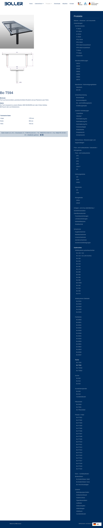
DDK (77, 179)
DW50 (78, 74)
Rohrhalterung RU (81, 124)
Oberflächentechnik (80, 213)
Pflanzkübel (78, 401)
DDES (78, 182)
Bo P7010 (79, 442)
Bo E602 (78, 304)
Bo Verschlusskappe (82, 484)
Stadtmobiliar (78, 247)
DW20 (78, 66)
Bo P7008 (79, 436)
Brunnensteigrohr (81, 100)
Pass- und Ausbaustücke (82, 153)
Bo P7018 (79, 463)
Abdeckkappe (80, 508)
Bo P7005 (79, 428)
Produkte (48, 3)
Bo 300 (78, 261)
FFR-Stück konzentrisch (83, 45)
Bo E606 (78, 312)
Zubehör (77, 489)
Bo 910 (78, 394)
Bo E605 (78, 309)
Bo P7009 (79, 439)
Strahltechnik (79, 224)
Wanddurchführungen (81, 60)
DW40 (78, 71)
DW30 (78, 69)
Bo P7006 (79, 431)
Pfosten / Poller (79, 415)
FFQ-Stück (79, 39)
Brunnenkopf (80, 97)
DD (77, 177)
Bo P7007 (79, 433)
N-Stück (78, 37)
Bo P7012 (79, 447)
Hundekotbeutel (81, 397)
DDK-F (78, 166)
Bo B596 (78, 352)
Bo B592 (78, 328)
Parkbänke (78, 317)
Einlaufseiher (80, 129)
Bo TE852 (79, 370)
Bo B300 (78, 333)
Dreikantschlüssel (81, 495)
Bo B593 (78, 330)
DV (77, 169)
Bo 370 (78, 269)
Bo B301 (78, 336)
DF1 (77, 155)
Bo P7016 (79, 458)
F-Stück (78, 28)
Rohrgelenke (79, 197)
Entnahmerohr (80, 135)
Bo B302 (78, 338)
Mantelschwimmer (80, 234)
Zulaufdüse (79, 113)
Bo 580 (78, 277)
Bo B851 (78, 322)
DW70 (78, 79)
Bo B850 (78, 319)
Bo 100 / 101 (80, 253)
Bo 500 (78, 288)
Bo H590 (79, 283)
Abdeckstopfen (80, 506)
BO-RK (78, 90)
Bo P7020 (79, 469)
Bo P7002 (79, 420)
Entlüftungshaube (81, 105)
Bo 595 (78, 291)
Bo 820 (78, 383)
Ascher (77, 375)
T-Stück (78, 50)
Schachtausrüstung (81, 95)
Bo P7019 (79, 466)
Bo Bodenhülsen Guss (83, 482)
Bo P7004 (79, 425)
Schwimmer (77, 229)
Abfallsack (79, 511)
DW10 (78, 63)
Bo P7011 (79, 444)
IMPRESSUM (82, 523)
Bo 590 (78, 280)
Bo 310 (78, 264)
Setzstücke (78, 187)
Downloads (57, 3)
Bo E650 (78, 404)
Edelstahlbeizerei (80, 221)
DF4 (77, 164)
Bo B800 (78, 341)
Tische (77, 360)
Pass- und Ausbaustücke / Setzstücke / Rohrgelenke (85, 149)
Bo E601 (78, 301)
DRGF (78, 203)
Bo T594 (78, 365)
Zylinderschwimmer (81, 240)
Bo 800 (78, 378)
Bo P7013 (79, 450)
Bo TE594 (79, 368)
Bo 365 (78, 285)
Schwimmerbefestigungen (83, 242)
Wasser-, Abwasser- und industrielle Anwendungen (84, 22)
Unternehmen (38, 3)
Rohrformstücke (80, 26)
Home (31, 3)
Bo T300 (78, 362)
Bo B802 (78, 346)
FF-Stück (79, 31)
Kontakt (72, 3)
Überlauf (78, 116)
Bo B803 (78, 349)
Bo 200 (78, 258)
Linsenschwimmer (80, 237)
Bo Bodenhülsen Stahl (83, 479)
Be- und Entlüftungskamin (84, 103)
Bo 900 (78, 391)
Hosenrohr (79, 55)
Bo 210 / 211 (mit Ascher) (83, 255)
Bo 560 (78, 274)
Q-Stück (78, 34)
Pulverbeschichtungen (81, 216)
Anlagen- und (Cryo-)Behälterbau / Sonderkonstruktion (84, 209)
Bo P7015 (79, 455)
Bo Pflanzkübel (80, 410)
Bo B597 (78, 355)
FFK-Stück (79, 42)
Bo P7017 (79, 460)
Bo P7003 (79, 423)
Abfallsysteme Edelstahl (82, 298)
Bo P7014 (79, 452)
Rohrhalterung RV (81, 121)
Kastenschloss (80, 497)
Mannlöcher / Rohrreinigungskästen (85, 84)
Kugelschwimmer (80, 232)
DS (77, 190)
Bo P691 (78, 407)
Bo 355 (78, 266)
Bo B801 (78, 344)
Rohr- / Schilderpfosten (82, 474)
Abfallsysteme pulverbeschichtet (84, 250)
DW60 (78, 77)
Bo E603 (78, 306)
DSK (77, 192)
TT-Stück (79, 53)
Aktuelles (64, 3)
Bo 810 (78, 381)
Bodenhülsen (79, 476)
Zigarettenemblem (81, 500)
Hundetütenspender (81, 388)
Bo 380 (78, 272)
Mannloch (79, 87)
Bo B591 (78, 325)
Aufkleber (79, 503)
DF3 (77, 161)
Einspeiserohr (80, 132)
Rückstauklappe (81, 127)
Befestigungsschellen (82, 492)
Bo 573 (78, 293)
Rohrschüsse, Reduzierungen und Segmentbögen (85, 141)
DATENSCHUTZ (89, 523)
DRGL (78, 200)
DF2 (77, 158)
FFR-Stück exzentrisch (83, 47)
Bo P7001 (79, 417)
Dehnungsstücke (80, 174)
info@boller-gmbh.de (33, 135)
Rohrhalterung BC (81, 119)
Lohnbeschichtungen (81, 219)
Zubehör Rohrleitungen (82, 110)
